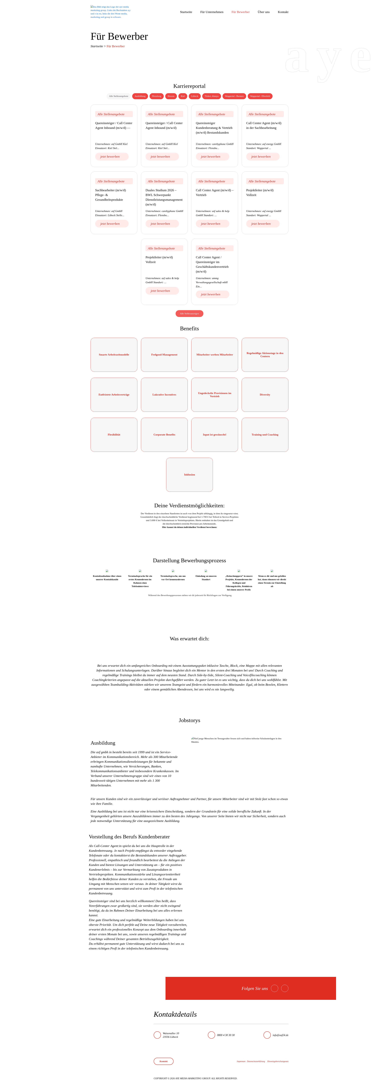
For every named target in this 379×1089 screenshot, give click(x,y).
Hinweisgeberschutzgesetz (277, 1061)
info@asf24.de (280, 1035)
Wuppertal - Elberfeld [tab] (260, 96)
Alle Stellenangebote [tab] (118, 96)
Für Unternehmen (211, 12)
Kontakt (283, 12)
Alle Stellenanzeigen (189, 313)
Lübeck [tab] (194, 96)
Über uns (264, 12)
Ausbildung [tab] (140, 96)
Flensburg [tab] (156, 96)
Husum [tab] (171, 96)
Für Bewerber (241, 12)
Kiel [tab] (183, 96)
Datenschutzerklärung (256, 1061)
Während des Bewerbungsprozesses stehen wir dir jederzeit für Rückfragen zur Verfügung (190, 595)
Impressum (241, 1061)
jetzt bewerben (110, 156)
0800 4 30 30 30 (226, 1035)
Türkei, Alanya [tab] (212, 96)
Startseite (186, 12)
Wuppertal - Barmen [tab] (234, 96)
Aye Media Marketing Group (192, 1078)
